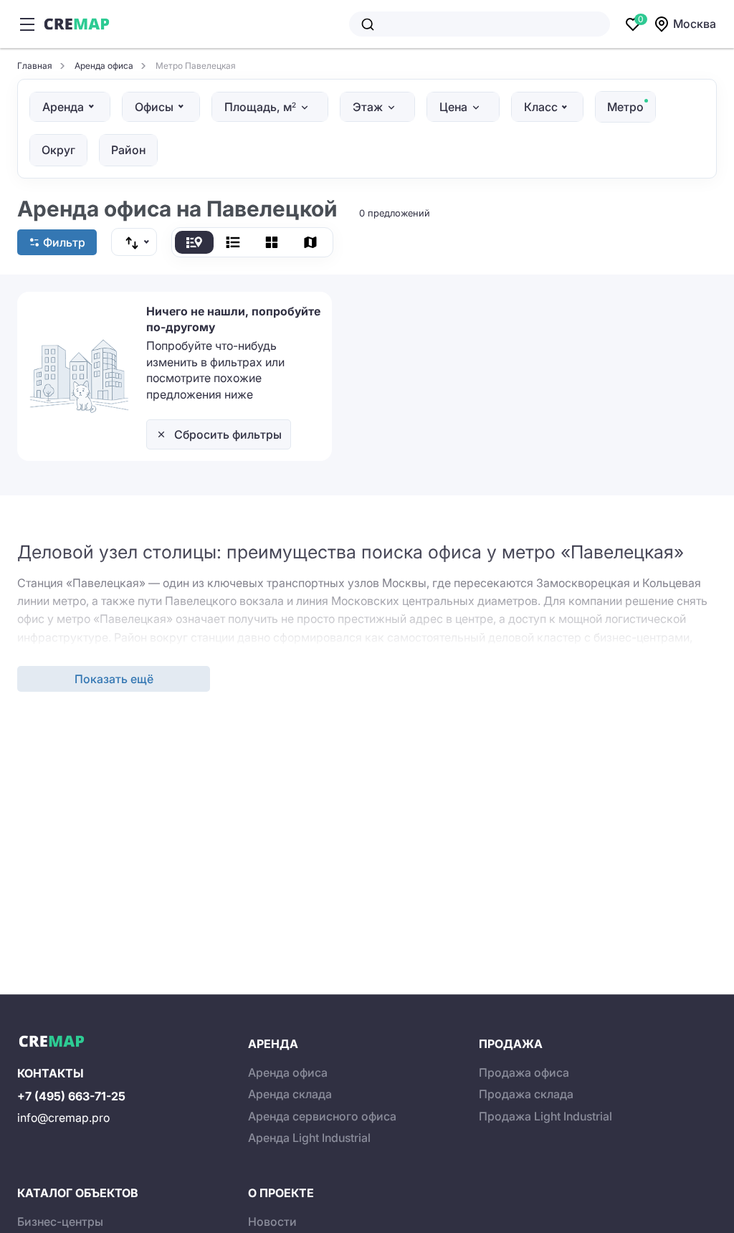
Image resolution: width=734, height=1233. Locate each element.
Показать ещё (114, 679)
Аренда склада (290, 1094)
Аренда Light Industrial (309, 1137)
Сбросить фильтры (228, 434)
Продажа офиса (524, 1072)
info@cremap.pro (63, 1117)
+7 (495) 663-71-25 (71, 1096)
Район (128, 150)
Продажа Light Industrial (545, 1116)
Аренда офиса (288, 1072)
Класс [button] (541, 107)
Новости (272, 1221)
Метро (625, 107)
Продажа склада (526, 1094)
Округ (58, 150)
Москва (694, 23)
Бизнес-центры (60, 1221)
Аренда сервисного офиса (322, 1116)
